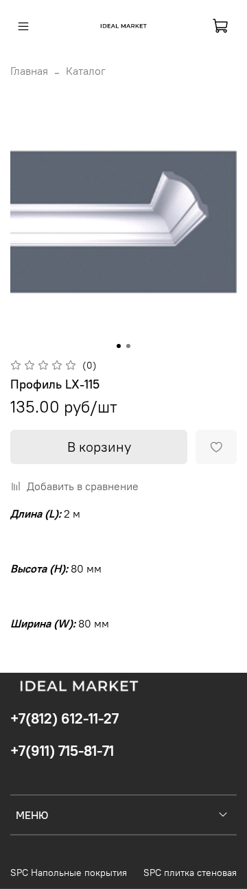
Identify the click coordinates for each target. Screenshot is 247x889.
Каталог (86, 71)
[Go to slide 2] (128, 346)
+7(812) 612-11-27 (64, 718)
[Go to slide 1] (119, 346)
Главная (29, 71)
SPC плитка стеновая (190, 872)
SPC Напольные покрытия (68, 872)
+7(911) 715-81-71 (62, 750)
